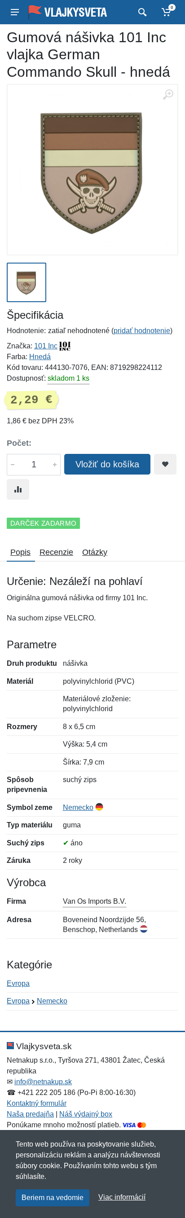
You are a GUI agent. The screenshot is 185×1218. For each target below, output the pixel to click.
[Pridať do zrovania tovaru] (18, 489)
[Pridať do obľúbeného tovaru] (165, 464)
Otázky (94, 552)
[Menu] (15, 12)
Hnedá (40, 357)
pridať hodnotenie (142, 330)
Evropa (18, 983)
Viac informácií (121, 1197)
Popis (20, 552)
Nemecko (78, 807)
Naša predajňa (30, 1114)
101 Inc (45, 346)
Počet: (19, 443)
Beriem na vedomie (53, 1197)
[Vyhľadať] (141, 12)
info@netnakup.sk (43, 1082)
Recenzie (56, 552)
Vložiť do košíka (107, 464)
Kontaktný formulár (36, 1103)
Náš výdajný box (85, 1114)
